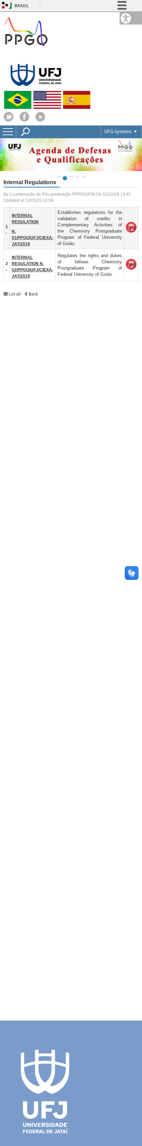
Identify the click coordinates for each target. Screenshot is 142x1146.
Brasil (21, 6)
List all (15, 294)
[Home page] (26, 53)
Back (33, 294)
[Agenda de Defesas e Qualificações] (71, 154)
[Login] (5, 5)
